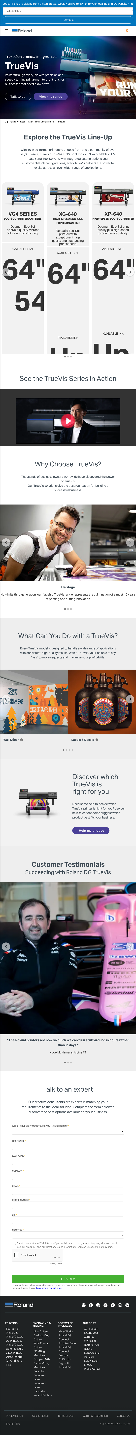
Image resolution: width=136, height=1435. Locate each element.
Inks (8, 1364)
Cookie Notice (40, 1416)
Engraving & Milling (42, 1325)
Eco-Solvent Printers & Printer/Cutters (14, 1332)
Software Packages (65, 1325)
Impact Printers (43, 1395)
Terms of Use (65, 1416)
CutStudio (64, 1359)
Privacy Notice (14, 1416)
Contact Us (123, 1416)
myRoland (90, 1340)
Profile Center (92, 1368)
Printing (11, 1323)
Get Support (91, 1329)
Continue (68, 20)
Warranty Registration (95, 1416)
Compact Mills (42, 1359)
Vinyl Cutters (41, 1331)
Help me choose (91, 830)
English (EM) (13, 1424)
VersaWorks (66, 1331)
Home (5, 122)
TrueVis (61, 121)
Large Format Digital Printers (41, 121)
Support (89, 1323)
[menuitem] (127, 30)
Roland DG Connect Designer (65, 1351)
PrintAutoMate (67, 1343)
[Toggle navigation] (6, 30)
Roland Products (17, 121)
